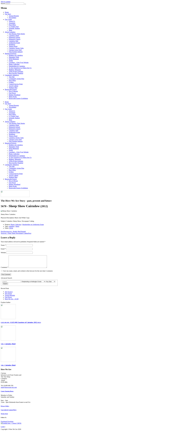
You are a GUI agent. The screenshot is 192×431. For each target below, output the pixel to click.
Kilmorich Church (14, 39)
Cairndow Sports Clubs (16, 48)
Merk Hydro (13, 96)
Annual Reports (14, 16)
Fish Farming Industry (16, 52)
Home (7, 12)
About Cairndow (10, 32)
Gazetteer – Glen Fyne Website (18, 62)
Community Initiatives (12, 75)
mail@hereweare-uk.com (9, 387)
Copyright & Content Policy (9, 410)
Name (3, 245)
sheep (17, 226)
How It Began (13, 91)
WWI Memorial (14, 59)
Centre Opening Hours (7, 391)
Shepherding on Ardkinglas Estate (33, 224)
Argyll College (13, 86)
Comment (4, 267)
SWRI (11, 61)
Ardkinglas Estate (14, 43)
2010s (11, 228)
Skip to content (5, 1)
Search (3, 3)
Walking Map (13, 87)
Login (3, 427)
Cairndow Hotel (14, 35)
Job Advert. (8, 293)
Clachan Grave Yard (15, 50)
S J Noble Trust (14, 26)
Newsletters (12, 17)
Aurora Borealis (10, 295)
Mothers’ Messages (15, 70)
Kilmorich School (14, 37)
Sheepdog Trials (14, 57)
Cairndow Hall (13, 41)
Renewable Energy (11, 89)
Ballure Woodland (14, 95)
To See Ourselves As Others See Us (20, 68)
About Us (12, 21)
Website (3, 252)
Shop (10, 30)
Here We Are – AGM (11, 299)
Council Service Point (16, 84)
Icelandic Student (14, 28)
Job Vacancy (9, 292)
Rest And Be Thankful (16, 73)
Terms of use (4, 413)
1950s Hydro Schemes (16, 71)
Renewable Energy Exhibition (18, 98)
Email (3, 249)
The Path (11, 77)
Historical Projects (10, 53)
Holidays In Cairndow (16, 55)
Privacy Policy (5, 406)
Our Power (12, 93)
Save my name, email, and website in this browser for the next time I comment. (28, 271)
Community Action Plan (16, 79)
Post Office (12, 25)
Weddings (12, 44)
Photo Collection (14, 64)
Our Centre (8, 19)
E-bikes (11, 82)
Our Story (8, 14)
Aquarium (12, 23)
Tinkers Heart (13, 46)
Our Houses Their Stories (17, 34)
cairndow (11, 226)
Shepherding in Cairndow (17, 66)
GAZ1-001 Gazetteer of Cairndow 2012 (21, 322)
